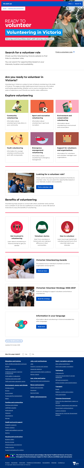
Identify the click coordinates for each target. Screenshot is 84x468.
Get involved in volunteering (16, 237)
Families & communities (14, 341)
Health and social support (13, 422)
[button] (44, 187)
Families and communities (16, 8)
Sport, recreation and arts (64, 361)
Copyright (22, 462)
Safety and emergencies (38, 396)
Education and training (13, 361)
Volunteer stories (42, 236)
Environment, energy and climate (16, 385)
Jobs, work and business (38, 361)
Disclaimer (14, 462)
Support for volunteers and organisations (66, 149)
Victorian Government (63, 398)
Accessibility (46, 462)
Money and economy (37, 385)
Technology (59, 370)
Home (4, 8)
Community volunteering (12, 117)
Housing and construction (14, 436)
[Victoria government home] (76, 463)
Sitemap (53, 462)
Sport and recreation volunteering (41, 117)
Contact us (61, 462)
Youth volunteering (15, 148)
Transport (59, 386)
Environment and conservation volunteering (64, 118)
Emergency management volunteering (37, 150)
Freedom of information (34, 462)
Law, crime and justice (37, 378)
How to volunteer (67, 236)
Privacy (7, 462)
